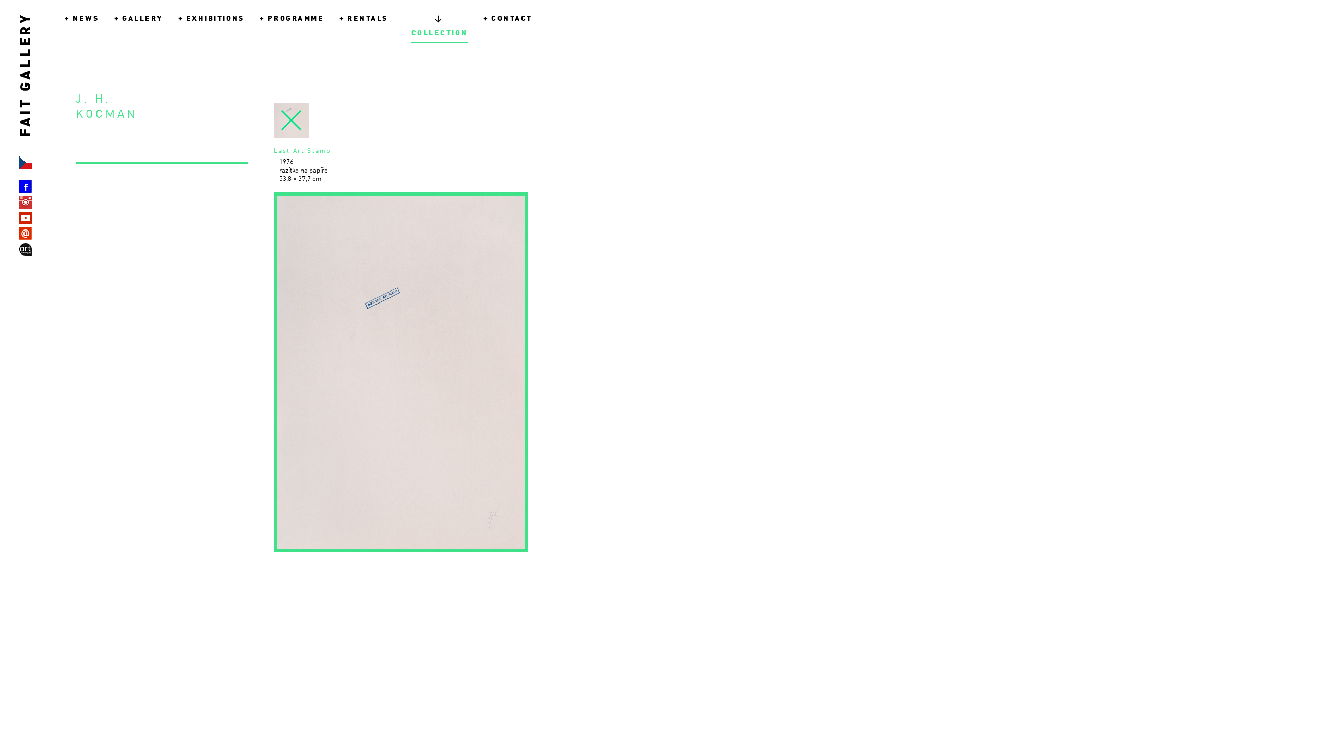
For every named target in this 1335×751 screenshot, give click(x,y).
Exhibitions (215, 18)
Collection (439, 26)
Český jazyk (25, 162)
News (85, 18)
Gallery (142, 18)
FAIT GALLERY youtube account (25, 218)
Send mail (25, 233)
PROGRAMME (296, 18)
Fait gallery (26, 110)
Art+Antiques (25, 249)
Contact (511, 18)
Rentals (367, 18)
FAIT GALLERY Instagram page (25, 202)
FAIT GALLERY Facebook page (25, 186)
